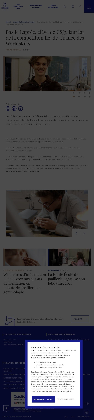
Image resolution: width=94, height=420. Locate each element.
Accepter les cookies (43, 399)
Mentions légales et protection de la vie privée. (55, 391)
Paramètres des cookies (65, 399)
